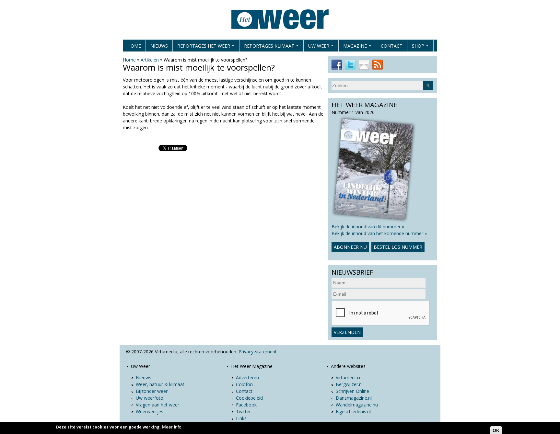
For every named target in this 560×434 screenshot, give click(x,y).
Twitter (243, 411)
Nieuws (159, 46)
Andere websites (348, 366)
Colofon (244, 384)
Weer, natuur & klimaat (160, 384)
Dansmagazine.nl (354, 398)
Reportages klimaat (266, 47)
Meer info (171, 426)
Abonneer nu (350, 247)
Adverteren (247, 377)
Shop (415, 47)
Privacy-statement (258, 351)
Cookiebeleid (249, 398)
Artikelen (150, 60)
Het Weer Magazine (252, 366)
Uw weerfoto (149, 398)
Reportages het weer (201, 47)
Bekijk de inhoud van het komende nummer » (379, 233)
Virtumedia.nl (349, 377)
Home (134, 46)
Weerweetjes (149, 411)
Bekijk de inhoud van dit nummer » (368, 226)
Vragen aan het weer (157, 405)
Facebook (246, 405)
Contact (391, 46)
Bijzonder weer (152, 391)
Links (241, 418)
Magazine (353, 47)
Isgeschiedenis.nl (353, 411)
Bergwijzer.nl (349, 384)
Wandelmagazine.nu (357, 405)
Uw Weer (316, 47)
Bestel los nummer (398, 247)
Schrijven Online (352, 391)
